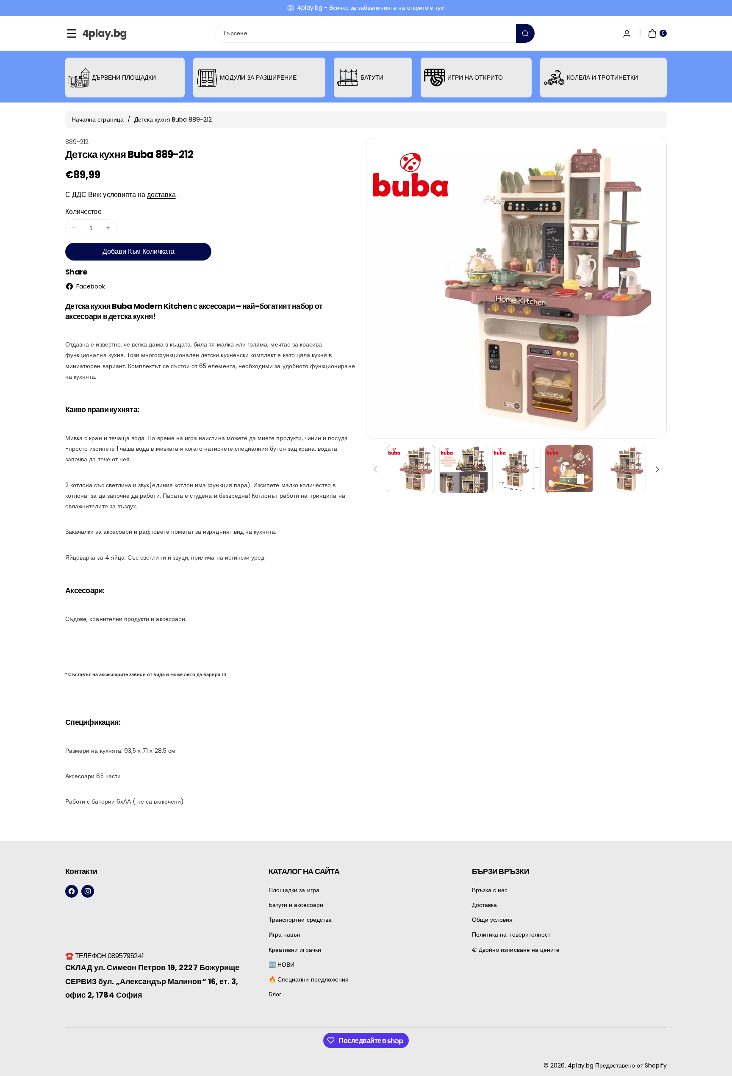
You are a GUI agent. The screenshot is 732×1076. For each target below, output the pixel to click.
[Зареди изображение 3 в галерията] (516, 469)
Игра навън (285, 934)
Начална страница (98, 119)
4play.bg (580, 1065)
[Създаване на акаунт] (627, 33)
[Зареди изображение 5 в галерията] (622, 469)
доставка (161, 195)
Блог (275, 994)
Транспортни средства (300, 919)
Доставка (484, 905)
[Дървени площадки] (79, 77)
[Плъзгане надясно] (657, 469)
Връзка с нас (490, 890)
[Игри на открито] (434, 77)
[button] (71, 33)
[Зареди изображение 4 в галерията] (569, 469)
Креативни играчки (295, 950)
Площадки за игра (294, 890)
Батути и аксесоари (296, 905)
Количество (83, 211)
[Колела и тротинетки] (554, 77)
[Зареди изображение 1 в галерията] (411, 469)
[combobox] (374, 33)
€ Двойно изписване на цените (516, 950)
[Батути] (347, 77)
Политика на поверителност (511, 934)
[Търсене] (525, 33)
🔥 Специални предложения (309, 979)
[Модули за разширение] (207, 77)
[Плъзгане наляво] (375, 469)
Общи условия (492, 919)
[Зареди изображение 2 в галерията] (463, 469)
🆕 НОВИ (281, 964)
